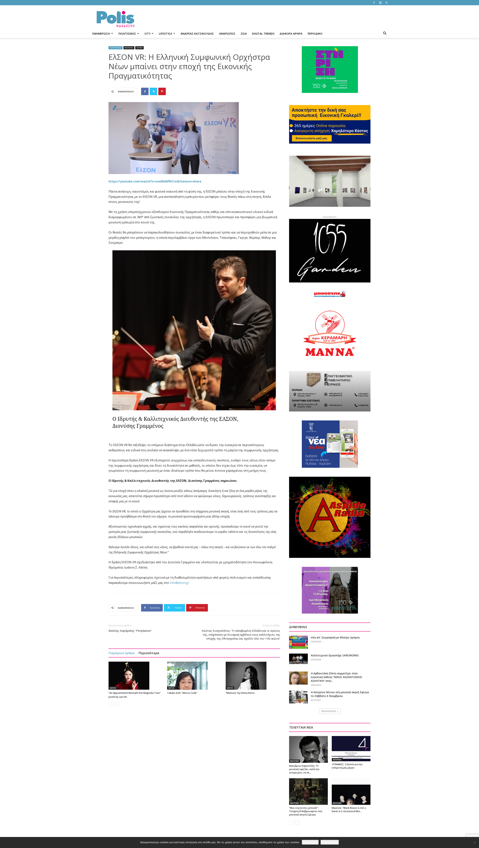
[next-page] (117, 704)
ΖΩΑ (244, 33)
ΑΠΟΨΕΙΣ (337, 759)
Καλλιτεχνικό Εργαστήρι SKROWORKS (335, 655)
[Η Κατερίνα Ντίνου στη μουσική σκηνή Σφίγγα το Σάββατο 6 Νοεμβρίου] (298, 696)
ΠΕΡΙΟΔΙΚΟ (315, 33)
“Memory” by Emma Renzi (240, 693)
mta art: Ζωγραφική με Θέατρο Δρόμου (335, 637)
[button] (384, 34)
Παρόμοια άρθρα (122, 653)
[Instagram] (380, 2)
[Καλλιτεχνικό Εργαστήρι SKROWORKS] (298, 659)
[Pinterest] (162, 91)
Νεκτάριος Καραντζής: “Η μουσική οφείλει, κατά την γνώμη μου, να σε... (304, 769)
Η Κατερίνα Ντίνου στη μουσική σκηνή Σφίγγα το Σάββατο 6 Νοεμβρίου (340, 694)
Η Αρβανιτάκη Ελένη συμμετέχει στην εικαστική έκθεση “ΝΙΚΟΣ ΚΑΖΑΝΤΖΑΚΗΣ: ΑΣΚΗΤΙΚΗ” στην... (336, 677)
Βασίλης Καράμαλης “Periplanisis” (130, 630)
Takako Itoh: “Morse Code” (182, 693)
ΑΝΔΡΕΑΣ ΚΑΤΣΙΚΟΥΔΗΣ (197, 33)
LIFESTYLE (165, 33)
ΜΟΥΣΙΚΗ (129, 47)
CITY (147, 33)
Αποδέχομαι (310, 842)
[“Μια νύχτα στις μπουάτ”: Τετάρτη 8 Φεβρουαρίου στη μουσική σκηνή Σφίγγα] (308, 791)
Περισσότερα (148, 653)
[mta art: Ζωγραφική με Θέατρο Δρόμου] (298, 642)
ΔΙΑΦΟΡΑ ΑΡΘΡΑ (291, 33)
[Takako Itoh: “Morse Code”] (194, 676)
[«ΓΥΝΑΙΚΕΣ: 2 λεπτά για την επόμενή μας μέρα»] (351, 748)
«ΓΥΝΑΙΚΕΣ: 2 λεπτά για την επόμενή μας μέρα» (347, 766)
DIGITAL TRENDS (263, 33)
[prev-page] (111, 704)
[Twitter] (386, 2)
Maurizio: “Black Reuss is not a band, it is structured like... (349, 809)
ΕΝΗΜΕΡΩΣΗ (101, 33)
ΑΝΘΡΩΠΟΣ (227, 33)
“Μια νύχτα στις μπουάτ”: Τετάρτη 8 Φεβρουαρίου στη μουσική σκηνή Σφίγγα (305, 811)
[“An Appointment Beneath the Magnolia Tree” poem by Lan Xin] (136, 676)
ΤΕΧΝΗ (139, 47)
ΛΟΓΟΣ (113, 688)
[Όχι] (474, 842)
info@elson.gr (179, 583)
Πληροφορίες (329, 842)
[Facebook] (374, 2)
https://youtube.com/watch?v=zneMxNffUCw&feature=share (155, 181)
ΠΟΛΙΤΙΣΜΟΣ (127, 33)
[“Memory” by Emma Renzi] (253, 676)
